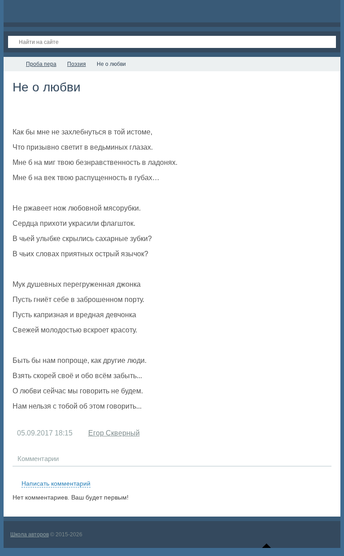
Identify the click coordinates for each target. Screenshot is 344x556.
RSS (327, 473)
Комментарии (38, 458)
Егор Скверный (114, 433)
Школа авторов (29, 534)
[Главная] (11, 64)
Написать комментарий (56, 483)
